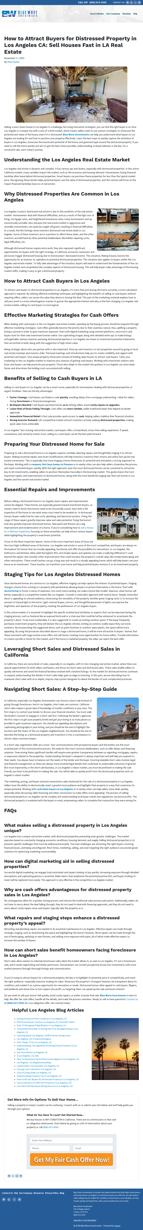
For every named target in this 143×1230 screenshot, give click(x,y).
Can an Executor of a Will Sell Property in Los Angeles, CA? (44, 1082)
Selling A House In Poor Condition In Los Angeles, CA (42, 1018)
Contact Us (7, 1193)
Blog (62, 1193)
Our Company (113, 13)
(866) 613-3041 (15, 1003)
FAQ (135, 13)
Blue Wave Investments (76, 134)
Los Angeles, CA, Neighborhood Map (34, 1062)
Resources (39, 1193)
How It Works (97, 13)
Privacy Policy (52, 1193)
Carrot (117, 1225)
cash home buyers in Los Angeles (55, 789)
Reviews (126, 13)
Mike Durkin (13, 62)
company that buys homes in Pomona (52, 464)
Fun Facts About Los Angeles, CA (32, 1052)
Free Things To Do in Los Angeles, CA (34, 1042)
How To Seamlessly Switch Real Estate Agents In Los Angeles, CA (48, 1059)
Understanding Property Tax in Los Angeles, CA (39, 1076)
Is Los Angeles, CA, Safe (28, 1055)
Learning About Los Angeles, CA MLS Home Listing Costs (44, 1035)
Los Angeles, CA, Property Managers (34, 1039)
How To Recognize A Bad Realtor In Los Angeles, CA (41, 1025)
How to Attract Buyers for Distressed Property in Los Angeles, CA (48, 1079)
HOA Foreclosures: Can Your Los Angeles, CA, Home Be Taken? (46, 1022)
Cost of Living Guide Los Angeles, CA (34, 1072)
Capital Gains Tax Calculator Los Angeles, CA (38, 1065)
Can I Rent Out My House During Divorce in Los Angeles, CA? (45, 1086)
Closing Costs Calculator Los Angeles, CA (36, 1069)
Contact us (132, 999)
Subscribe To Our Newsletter (85, 1220)
